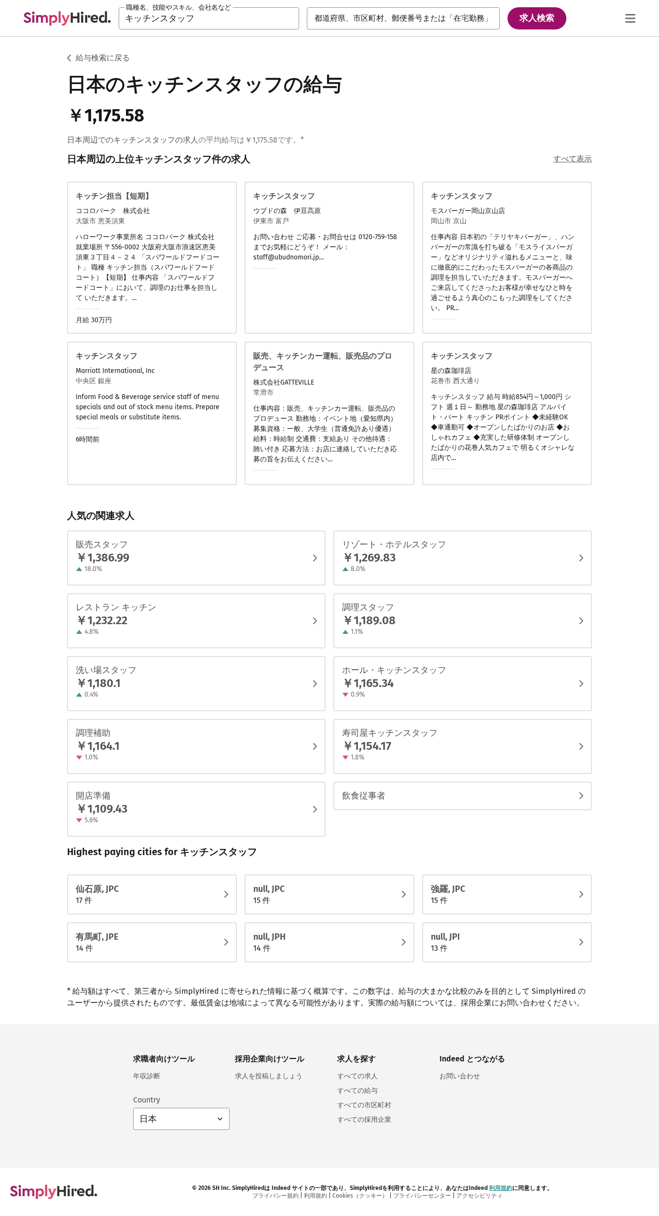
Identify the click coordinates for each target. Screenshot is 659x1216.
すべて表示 (572, 158)
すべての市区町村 (364, 1105)
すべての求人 (357, 1076)
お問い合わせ (459, 1076)
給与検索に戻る (103, 57)
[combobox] (209, 18)
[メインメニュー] (630, 18)
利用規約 (500, 1188)
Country (146, 1099)
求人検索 (537, 18)
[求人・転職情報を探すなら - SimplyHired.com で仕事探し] (67, 18)
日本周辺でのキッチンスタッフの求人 (132, 139)
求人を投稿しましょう (268, 1076)
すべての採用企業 (364, 1120)
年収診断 (146, 1076)
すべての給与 (357, 1091)
